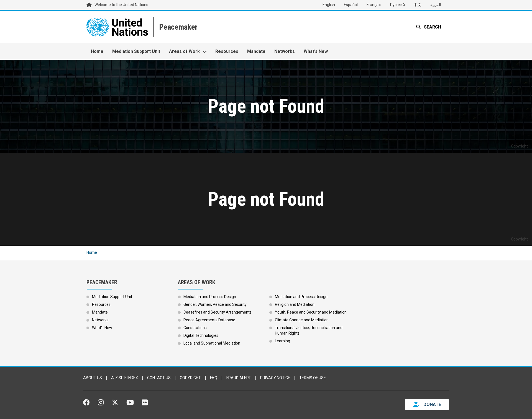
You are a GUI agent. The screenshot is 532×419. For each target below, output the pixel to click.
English (329, 4)
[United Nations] (117, 27)
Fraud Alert (238, 378)
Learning (282, 341)
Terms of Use (312, 378)
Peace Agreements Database (209, 320)
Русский (397, 4)
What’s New (102, 327)
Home (97, 51)
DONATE (432, 404)
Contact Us (159, 378)
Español (351, 4)
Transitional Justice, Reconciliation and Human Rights (308, 330)
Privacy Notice (275, 378)
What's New (316, 51)
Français (374, 4)
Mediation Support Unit (136, 51)
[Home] (177, 27)
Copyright (190, 378)
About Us (92, 378)
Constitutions (195, 327)
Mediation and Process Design (209, 296)
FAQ (213, 378)
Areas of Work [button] (184, 51)
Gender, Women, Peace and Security (215, 304)
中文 (417, 4)
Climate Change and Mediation (302, 320)
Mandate (256, 51)
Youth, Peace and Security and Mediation (311, 312)
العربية (435, 4)
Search (432, 27)
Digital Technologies (200, 335)
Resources (226, 51)
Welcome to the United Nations (121, 4)
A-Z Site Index (124, 378)
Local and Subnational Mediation (211, 343)
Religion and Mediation (294, 304)
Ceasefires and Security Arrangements (217, 312)
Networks (284, 51)
